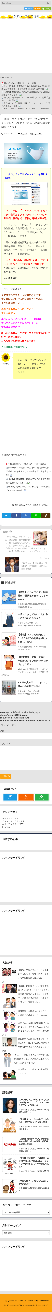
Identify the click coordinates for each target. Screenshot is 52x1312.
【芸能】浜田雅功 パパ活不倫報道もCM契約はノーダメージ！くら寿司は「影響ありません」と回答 (34, 989)
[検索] (48, 3)
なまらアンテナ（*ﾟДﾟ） (13, 824)
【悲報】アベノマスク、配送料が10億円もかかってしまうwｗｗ (33, 595)
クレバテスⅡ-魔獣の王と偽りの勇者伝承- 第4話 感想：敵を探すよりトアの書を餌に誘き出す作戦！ (25, 87)
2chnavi (6, 827)
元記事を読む (10, 278)
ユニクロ (36, 505)
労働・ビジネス (36, 134)
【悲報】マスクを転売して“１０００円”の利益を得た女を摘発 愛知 (33, 638)
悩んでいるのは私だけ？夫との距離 (20, 83)
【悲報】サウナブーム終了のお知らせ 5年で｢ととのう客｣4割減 (34, 1120)
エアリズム (19, 505)
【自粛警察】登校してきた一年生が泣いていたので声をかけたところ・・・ (33, 660)
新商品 (45, 505)
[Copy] (45, 515)
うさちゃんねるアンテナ (13, 821)
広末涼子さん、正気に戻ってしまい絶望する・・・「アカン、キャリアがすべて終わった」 (34, 1102)
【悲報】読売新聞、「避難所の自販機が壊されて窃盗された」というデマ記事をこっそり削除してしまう (34, 1162)
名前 (2, 731)
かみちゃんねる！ (10, 818)
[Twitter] (6, 515)
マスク (28, 505)
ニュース (24, 134)
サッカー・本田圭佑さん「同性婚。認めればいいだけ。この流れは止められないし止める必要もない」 (31, 1058)
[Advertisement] (26, 47)
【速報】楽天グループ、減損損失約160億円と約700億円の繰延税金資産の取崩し (34, 1141)
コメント (5, 743)
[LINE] (35, 515)
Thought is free (41, 1305)
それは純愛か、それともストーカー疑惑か (27, 463)
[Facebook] (16, 515)
